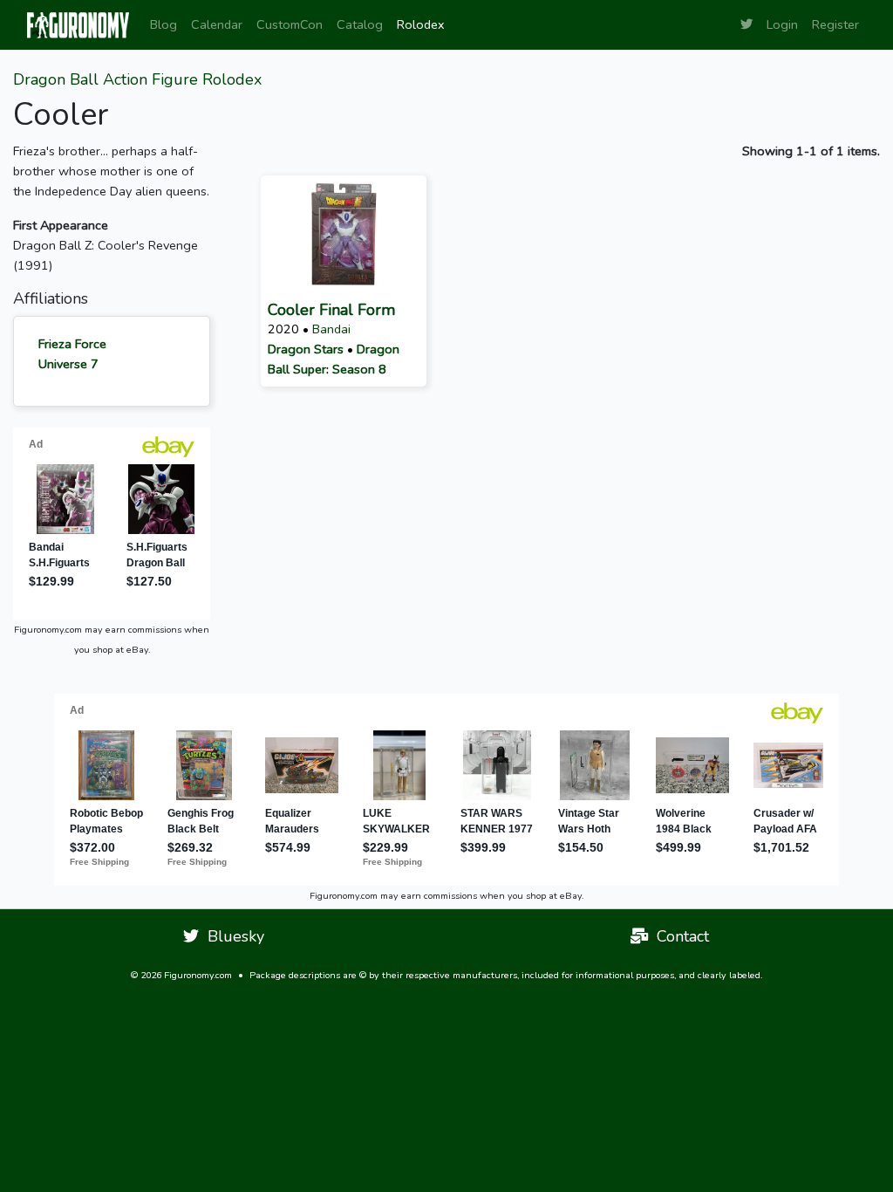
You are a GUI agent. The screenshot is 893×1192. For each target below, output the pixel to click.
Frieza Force (72, 344)
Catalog (360, 24)
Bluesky (231, 936)
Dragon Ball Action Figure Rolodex (137, 79)
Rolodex (421, 24)
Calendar (216, 24)
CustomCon (289, 24)
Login (782, 24)
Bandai (331, 329)
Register (835, 24)
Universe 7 (68, 364)
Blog (163, 24)
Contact (678, 936)
